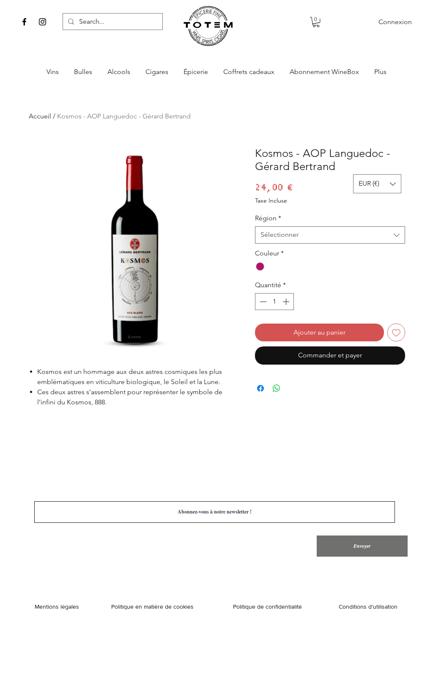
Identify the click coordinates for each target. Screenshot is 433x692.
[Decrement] (262, 302)
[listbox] (377, 183)
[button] (316, 22)
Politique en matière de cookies (153, 606)
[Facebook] (24, 22)
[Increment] (287, 302)
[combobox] (330, 234)
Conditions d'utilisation (368, 606)
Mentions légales (57, 606)
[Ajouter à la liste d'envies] (396, 332)
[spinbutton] (274, 302)
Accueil (40, 116)
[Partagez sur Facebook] (260, 388)
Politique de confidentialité (267, 606)
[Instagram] (42, 22)
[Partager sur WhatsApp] (276, 388)
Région (268, 218)
